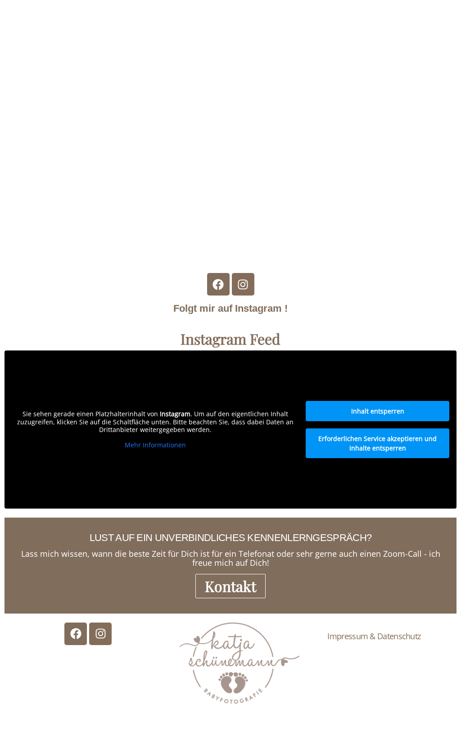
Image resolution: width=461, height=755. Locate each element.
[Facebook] (218, 284)
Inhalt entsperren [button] (377, 411)
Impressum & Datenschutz (373, 636)
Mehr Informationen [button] (155, 445)
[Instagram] (243, 284)
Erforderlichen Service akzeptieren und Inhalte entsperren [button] (377, 443)
